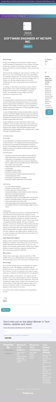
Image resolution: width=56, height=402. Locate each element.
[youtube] (37, 396)
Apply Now (28, 46)
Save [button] (5, 300)
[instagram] (28, 396)
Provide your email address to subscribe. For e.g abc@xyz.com (16, 335)
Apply (5, 298)
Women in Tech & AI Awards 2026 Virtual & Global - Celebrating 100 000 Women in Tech (31, 1)
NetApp (28, 32)
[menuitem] (20, 358)
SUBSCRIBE (8, 338)
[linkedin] (23, 396)
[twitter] (32, 396)
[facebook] (19, 396)
